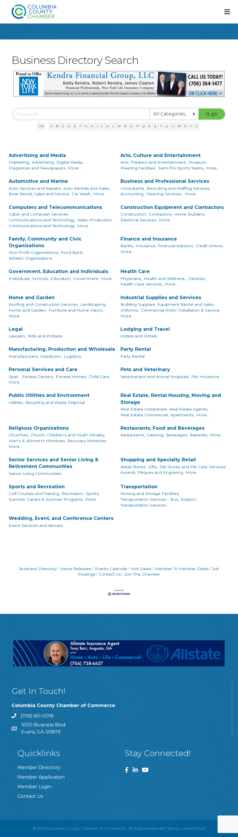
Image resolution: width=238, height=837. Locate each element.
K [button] (108, 126)
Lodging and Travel (145, 329)
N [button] (125, 126)
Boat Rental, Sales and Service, (39, 193)
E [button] (75, 126)
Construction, (133, 214)
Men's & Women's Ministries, (37, 440)
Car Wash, (81, 193)
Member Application (41, 777)
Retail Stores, (133, 466)
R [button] (149, 126)
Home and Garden (32, 297)
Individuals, (19, 278)
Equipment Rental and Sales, (185, 304)
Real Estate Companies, (143, 409)
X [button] (185, 126)
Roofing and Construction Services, (43, 304)
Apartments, (182, 415)
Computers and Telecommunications (55, 207)
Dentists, (197, 278)
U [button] (166, 126)
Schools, (40, 278)
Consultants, (132, 188)
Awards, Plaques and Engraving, (152, 472)
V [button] (173, 126)
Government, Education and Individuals (58, 271)
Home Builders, (189, 214)
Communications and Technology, (42, 220)
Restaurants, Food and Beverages (162, 428)
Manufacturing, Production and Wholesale (62, 349)
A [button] (51, 126)
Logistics (72, 356)
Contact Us (110, 574)
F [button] (81, 126)
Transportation (139, 486)
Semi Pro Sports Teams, (181, 168)
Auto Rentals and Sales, (86, 188)
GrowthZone (193, 828)
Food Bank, (72, 252)
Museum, (198, 162)
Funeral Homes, (71, 376)
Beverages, (177, 435)
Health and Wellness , (165, 278)
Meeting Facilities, (138, 168)
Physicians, (131, 278)
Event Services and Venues (36, 525)
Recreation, (73, 493)
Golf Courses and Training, (34, 493)
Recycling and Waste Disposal (55, 402)
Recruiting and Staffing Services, (178, 188)
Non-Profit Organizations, (34, 252)
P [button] (137, 126)
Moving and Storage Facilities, (149, 493)
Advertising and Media (37, 155)
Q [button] (143, 126)
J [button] (102, 126)
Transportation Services (143, 505)
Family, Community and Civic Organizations (45, 242)
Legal (16, 329)
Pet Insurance (205, 376)
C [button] (63, 126)
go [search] (214, 114)
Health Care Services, (141, 284)
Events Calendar (111, 568)
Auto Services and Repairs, (35, 188)
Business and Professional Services (164, 181)
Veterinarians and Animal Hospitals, (155, 376)
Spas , (14, 376)
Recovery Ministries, (87, 440)
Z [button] (196, 126)
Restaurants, (132, 435)
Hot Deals (141, 568)
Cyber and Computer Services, (39, 214)
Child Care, (99, 376)
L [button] (113, 126)
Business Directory (38, 568)
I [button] (97, 126)
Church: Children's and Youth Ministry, (67, 435)
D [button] (69, 126)
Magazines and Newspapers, (37, 168)
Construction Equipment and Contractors (172, 207)
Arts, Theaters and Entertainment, (153, 162)
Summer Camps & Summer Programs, (46, 499)
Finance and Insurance (148, 239)
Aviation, (189, 499)
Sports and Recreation (37, 486)
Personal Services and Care (43, 369)
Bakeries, (199, 435)
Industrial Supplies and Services (160, 297)
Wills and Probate (45, 336)
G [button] (86, 126)
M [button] (119, 126)
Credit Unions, (209, 245)
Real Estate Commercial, (144, 415)
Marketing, (19, 162)
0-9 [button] (41, 126)
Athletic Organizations (30, 258)
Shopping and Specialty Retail (158, 459)
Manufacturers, (24, 356)
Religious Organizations (39, 428)
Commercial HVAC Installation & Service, (180, 310)
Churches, (19, 435)
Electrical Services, (138, 220)
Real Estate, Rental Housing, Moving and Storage (170, 399)
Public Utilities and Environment (49, 395)
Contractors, (160, 214)
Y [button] (191, 126)
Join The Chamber (142, 574)
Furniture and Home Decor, (76, 310)
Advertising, (43, 162)
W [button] (179, 126)
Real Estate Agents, (188, 409)
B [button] (57, 126)
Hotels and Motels (138, 336)
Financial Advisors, (176, 245)
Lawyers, (17, 336)
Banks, (127, 245)
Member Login (34, 786)
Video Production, (95, 220)
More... (74, 168)
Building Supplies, (138, 304)
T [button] (161, 126)
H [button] (92, 126)
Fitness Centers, (38, 376)
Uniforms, (129, 310)
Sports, (93, 493)
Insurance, (146, 245)
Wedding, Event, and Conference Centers (61, 518)
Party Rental (135, 349)
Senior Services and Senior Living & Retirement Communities (53, 463)
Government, (86, 278)
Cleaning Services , (164, 193)
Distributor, (51, 356)
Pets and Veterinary (145, 369)
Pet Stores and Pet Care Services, (192, 466)
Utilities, (16, 402)
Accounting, (132, 193)
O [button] (131, 126)
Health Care (135, 271)
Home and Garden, (28, 310)
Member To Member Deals (181, 568)
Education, (61, 278)
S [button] (155, 126)
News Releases (75, 568)
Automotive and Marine (38, 181)
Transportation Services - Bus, (149, 499)
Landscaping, (93, 304)
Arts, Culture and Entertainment (160, 155)
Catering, (155, 435)
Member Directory (38, 767)
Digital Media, (69, 162)
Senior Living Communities (35, 473)
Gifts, (153, 466)
